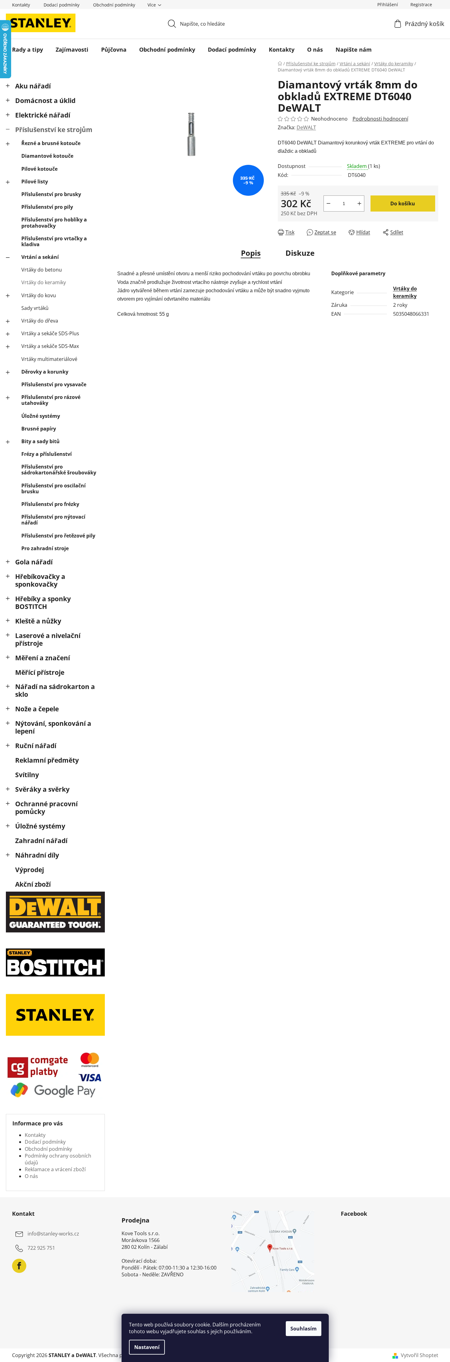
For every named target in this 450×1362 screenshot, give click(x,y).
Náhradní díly (37, 855)
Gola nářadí (34, 562)
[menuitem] (27, 49)
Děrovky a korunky (44, 371)
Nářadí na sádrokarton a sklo (55, 690)
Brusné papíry (38, 428)
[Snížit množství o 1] (328, 203)
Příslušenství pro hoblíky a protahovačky (54, 222)
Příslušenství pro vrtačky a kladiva (54, 241)
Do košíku (402, 203)
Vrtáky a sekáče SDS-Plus (50, 333)
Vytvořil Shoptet (419, 1355)
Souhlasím (303, 1328)
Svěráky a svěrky (42, 789)
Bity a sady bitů (40, 441)
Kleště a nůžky (38, 621)
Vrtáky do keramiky (43, 282)
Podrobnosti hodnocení (380, 118)
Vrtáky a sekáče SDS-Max (50, 346)
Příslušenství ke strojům (53, 129)
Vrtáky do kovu (38, 295)
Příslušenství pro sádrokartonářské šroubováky (58, 469)
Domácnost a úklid (45, 100)
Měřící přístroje (39, 672)
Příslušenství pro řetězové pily (58, 535)
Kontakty (21, 5)
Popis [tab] (251, 253)
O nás (31, 1176)
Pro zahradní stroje (45, 548)
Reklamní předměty (47, 760)
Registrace (421, 4)
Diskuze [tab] (300, 253)
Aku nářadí (33, 86)
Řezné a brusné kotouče (50, 143)
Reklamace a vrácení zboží (55, 1169)
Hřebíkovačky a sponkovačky (40, 580)
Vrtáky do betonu (41, 269)
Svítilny (27, 774)
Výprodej (29, 869)
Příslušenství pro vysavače (53, 384)
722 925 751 (41, 1247)
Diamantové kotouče (47, 155)
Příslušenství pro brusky (51, 194)
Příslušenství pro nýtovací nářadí (53, 519)
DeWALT (306, 127)
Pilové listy (34, 181)
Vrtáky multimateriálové (49, 359)
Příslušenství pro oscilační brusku (53, 488)
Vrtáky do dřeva (39, 320)
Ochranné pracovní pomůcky (46, 807)
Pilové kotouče (39, 168)
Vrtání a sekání (40, 257)
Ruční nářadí (35, 745)
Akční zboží (33, 884)
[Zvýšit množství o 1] (359, 203)
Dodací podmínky (61, 5)
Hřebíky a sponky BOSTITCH (43, 602)
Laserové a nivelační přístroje (47, 639)
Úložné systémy (40, 416)
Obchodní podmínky (114, 5)
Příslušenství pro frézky (50, 504)
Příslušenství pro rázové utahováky (50, 400)
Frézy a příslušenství (46, 454)
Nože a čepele (37, 709)
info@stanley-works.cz (53, 1233)
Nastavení (147, 1347)
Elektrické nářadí (42, 115)
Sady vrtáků (35, 308)
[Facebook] (19, 1266)
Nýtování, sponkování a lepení (53, 727)
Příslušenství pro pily (47, 206)
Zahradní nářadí (41, 840)
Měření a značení (42, 657)
